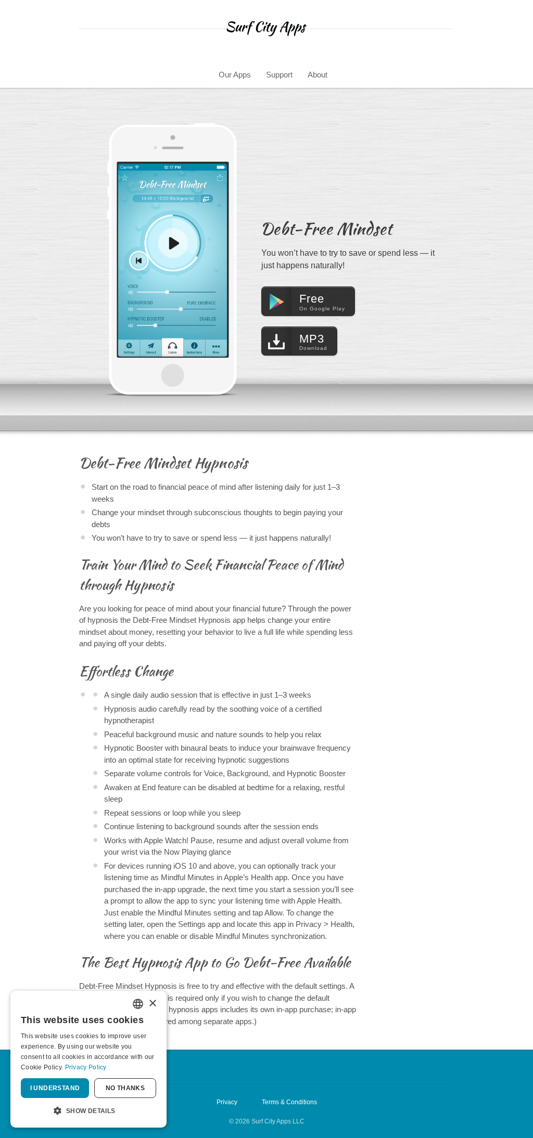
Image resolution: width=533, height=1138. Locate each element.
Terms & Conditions (289, 1102)
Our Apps (235, 74)
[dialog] (88, 1059)
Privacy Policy (86, 1067)
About (317, 74)
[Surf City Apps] (266, 28)
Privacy (227, 1102)
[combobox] (138, 1004)
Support (279, 74)
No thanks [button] (125, 1088)
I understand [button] (55, 1088)
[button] (88, 1111)
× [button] (152, 1004)
